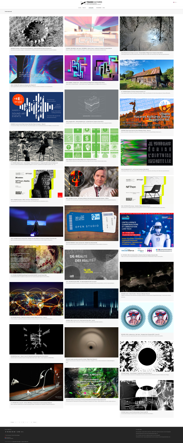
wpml (27, 441)
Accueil (79, 7)
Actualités (91, 7)
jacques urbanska (14, 441)
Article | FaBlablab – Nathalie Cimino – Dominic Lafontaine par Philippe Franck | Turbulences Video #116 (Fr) (85, 82)
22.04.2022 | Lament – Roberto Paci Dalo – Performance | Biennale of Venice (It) (135, 293)
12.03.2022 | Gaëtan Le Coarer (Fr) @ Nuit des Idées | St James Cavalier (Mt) (134, 412)
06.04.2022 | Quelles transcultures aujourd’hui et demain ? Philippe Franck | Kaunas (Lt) (81, 359)
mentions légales (18, 441)
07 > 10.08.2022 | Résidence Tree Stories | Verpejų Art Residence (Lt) (133, 91)
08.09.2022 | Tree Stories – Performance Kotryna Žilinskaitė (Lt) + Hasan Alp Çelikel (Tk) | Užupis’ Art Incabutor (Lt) (31, 48)
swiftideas (25, 441)
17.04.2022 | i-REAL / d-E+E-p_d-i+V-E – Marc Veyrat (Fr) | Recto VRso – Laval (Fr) (80, 320)
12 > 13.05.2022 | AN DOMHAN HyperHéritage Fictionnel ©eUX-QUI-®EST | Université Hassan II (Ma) (29, 275)
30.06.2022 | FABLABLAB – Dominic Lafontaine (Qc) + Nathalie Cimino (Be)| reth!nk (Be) (81, 242)
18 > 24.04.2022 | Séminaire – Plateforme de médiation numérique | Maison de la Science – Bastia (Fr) (29, 317)
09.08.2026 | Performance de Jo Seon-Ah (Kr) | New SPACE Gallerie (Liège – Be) (147, 433)
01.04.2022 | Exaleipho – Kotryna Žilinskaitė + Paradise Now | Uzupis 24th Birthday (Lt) (136, 373)
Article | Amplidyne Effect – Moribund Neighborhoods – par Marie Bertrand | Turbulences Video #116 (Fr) (84, 121)
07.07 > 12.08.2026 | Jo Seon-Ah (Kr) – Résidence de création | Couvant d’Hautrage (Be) (148, 435)
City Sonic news (139, 429)
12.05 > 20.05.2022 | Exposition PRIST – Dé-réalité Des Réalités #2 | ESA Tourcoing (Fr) (81, 281)
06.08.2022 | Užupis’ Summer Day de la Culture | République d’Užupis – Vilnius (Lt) (136, 130)
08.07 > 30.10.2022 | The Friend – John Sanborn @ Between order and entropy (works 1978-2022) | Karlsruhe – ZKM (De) (87, 198)
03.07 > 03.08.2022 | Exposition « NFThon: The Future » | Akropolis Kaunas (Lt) (25, 199)
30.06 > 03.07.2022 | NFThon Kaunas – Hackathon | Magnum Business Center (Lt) (135, 206)
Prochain (34, 422)
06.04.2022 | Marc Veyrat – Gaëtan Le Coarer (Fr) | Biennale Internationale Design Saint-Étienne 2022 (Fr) (29, 356)
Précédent (12, 422)
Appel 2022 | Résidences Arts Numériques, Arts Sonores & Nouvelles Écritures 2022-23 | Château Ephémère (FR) (86, 399)
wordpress (23, 441)
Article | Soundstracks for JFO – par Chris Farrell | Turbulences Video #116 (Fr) (135, 169)
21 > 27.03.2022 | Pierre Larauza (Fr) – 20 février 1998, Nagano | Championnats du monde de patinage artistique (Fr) (31, 402)
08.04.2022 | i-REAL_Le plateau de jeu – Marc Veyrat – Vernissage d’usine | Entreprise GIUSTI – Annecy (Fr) (140, 334)
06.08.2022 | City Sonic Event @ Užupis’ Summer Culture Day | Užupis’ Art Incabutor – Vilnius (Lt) (28, 124)
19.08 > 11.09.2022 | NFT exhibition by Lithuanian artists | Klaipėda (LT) (23, 85)
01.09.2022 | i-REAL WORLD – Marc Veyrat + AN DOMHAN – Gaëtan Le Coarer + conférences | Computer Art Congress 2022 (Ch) (89, 48)
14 (31, 422)
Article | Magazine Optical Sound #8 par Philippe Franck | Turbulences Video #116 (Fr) (81, 159)
